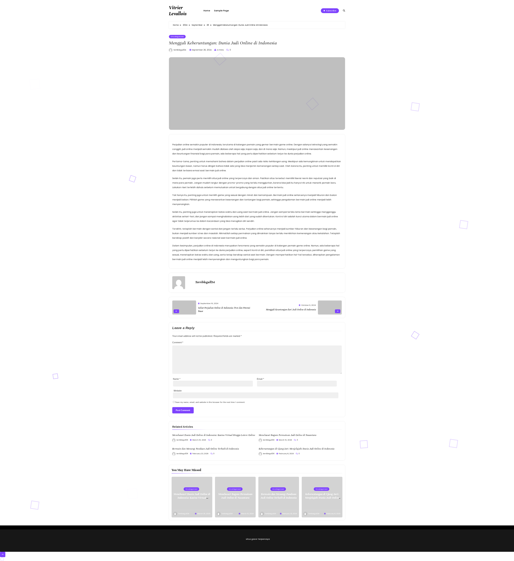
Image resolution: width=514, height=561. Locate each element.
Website (178, 391)
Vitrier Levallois (178, 11)
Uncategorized (177, 36)
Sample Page (221, 10)
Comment (177, 342)
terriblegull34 (179, 50)
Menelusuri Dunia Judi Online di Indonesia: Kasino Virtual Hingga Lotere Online (213, 435)
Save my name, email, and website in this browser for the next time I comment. (210, 402)
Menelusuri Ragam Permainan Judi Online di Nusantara (287, 435)
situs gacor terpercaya (258, 539)
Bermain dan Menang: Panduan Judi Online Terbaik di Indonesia (205, 448)
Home (206, 10)
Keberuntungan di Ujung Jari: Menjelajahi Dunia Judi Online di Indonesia (297, 448)
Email (260, 379)
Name (176, 379)
